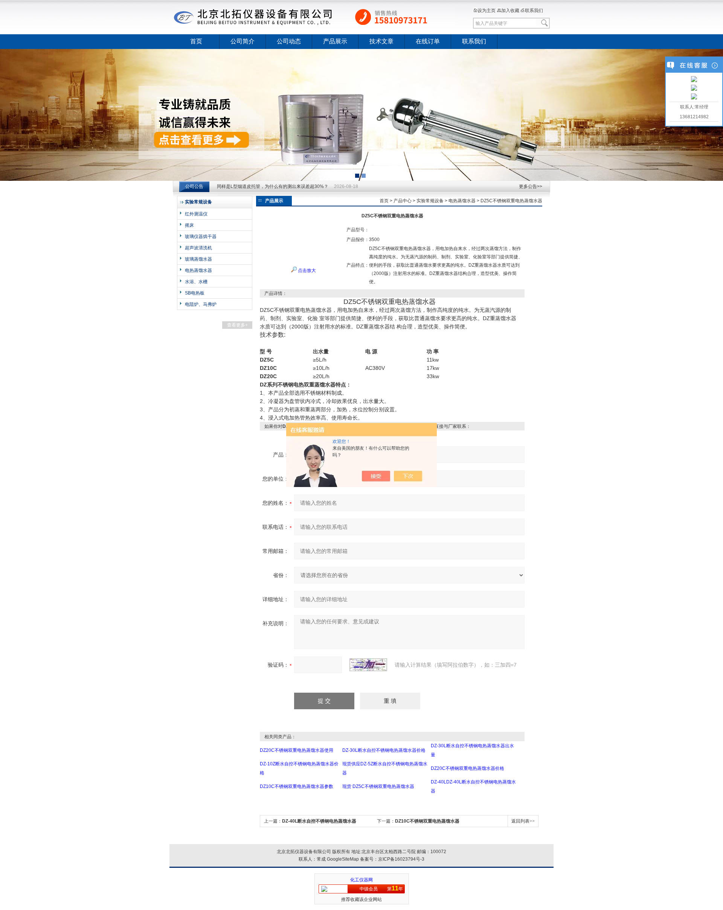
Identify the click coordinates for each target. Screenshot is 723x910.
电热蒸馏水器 (198, 270)
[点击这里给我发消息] (694, 79)
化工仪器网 (361, 880)
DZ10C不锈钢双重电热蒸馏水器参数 (296, 786)
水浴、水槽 (196, 281)
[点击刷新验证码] (368, 664)
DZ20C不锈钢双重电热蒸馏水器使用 (296, 750)
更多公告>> (530, 186)
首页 (196, 41)
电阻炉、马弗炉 (201, 304)
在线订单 (428, 41)
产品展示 (335, 41)
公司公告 (194, 186)
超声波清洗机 (198, 247)
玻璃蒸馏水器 (198, 259)
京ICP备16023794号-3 (401, 859)
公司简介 (242, 41)
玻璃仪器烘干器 (201, 236)
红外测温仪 (196, 214)
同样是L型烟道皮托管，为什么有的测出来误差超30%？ (272, 186)
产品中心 (403, 200)
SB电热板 (194, 293)
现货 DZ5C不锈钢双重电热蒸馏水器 (378, 786)
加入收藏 (510, 10)
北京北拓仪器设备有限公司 (314, 17)
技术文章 (381, 41)
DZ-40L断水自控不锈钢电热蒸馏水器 (319, 821)
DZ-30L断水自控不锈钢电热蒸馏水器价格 (384, 750)
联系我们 (534, 10)
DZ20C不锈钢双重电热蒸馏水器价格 (467, 768)
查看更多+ (237, 325)
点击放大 (306, 270)
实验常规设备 (430, 200)
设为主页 (486, 10)
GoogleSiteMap (343, 859)
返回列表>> (523, 821)
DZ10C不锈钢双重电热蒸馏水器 (427, 821)
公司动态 (289, 41)
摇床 (189, 225)
